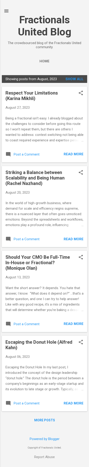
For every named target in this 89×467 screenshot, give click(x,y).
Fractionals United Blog (44, 26)
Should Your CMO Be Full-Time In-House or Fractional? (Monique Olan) (37, 262)
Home (44, 61)
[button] (81, 93)
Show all (74, 79)
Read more (74, 154)
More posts (44, 420)
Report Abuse (44, 457)
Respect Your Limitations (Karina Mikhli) (31, 95)
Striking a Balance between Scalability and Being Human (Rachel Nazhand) (35, 178)
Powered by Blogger (45, 439)
